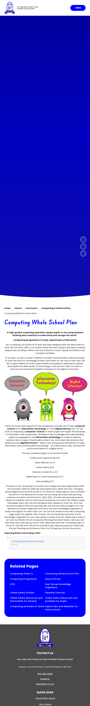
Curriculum (31, 308)
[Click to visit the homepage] (45, 638)
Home (7, 308)
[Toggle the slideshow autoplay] (83, 253)
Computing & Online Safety (55, 308)
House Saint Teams (45, 698)
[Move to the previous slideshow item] (83, 247)
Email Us (45, 678)
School (18, 308)
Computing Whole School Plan (20, 313)
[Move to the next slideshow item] (83, 239)
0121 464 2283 (45, 673)
